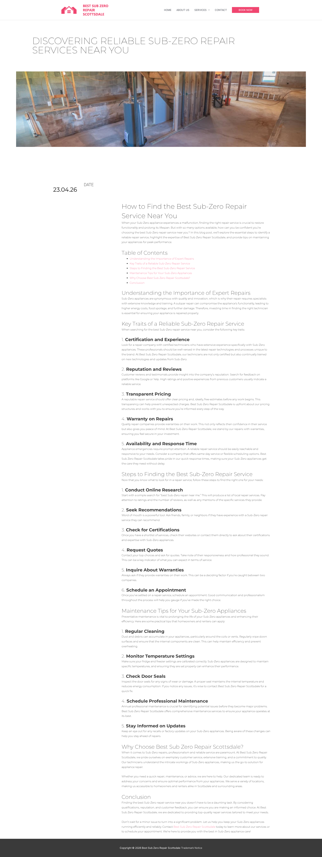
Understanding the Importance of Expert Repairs (162, 258)
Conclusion (137, 282)
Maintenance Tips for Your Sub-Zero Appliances (161, 273)
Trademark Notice (191, 847)
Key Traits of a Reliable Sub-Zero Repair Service (160, 263)
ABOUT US (182, 10)
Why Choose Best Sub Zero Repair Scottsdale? (160, 278)
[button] (245, 10)
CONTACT (221, 10)
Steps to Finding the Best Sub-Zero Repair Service (162, 268)
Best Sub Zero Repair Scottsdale (194, 826)
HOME (167, 10)
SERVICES (200, 10)
